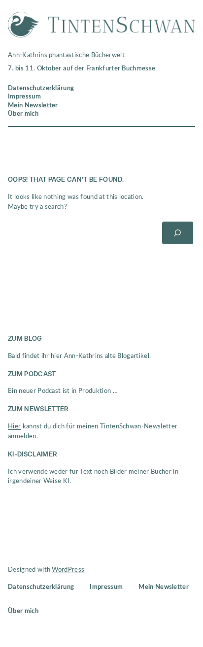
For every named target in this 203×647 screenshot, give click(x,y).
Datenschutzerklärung (41, 88)
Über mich (23, 113)
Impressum (24, 96)
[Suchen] (177, 233)
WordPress (68, 569)
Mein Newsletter (33, 105)
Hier (14, 426)
